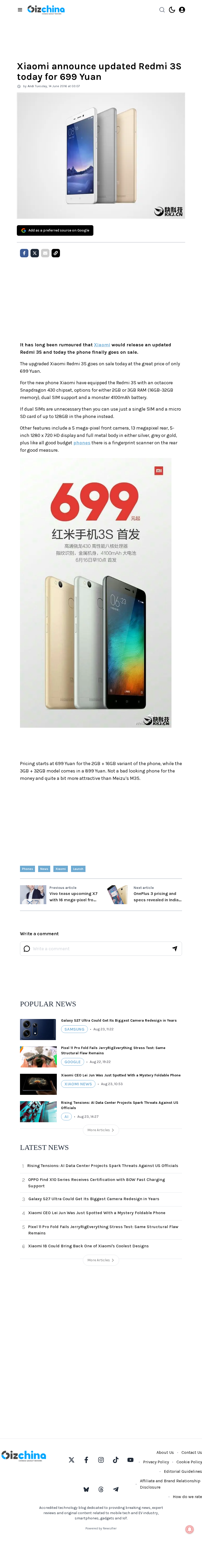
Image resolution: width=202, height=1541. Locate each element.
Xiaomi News (78, 1083)
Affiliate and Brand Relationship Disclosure (170, 1484)
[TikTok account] (116, 1460)
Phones (27, 869)
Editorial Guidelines (183, 1471)
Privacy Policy (156, 1461)
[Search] (162, 10)
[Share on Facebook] (24, 253)
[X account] (71, 1460)
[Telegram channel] (116, 1489)
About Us (165, 1452)
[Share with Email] (45, 253)
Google (72, 1061)
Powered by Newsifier (101, 1528)
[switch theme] (172, 9)
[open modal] (182, 10)
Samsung (74, 1029)
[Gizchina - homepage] (46, 10)
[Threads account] (101, 1489)
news (44, 869)
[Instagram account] (101, 1460)
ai (66, 1116)
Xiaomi (102, 345)
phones (81, 443)
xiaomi (60, 869)
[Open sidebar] (20, 10)
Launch (78, 869)
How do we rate (187, 1496)
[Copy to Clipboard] (56, 253)
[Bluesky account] (86, 1489)
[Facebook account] (86, 1460)
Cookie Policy (189, 1461)
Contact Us (191, 1452)
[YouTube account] (130, 1460)
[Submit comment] (174, 948)
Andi (31, 86)
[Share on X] (35, 253)
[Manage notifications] (189, 1529)
